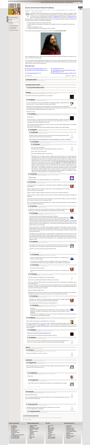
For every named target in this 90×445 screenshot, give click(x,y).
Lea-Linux (49, 435)
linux (30, 435)
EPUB (75, 75)
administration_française (34, 431)
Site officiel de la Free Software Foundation (35, 70)
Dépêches (43, 2)
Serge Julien (32, 100)
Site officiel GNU (56, 68)
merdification (32, 426)
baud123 (70, 10)
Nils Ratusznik (31, 93)
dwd (29, 348)
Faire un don (68, 426)
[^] (26, 87)
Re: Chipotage (31, 99)
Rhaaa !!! (28, 347)
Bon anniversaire (29, 391)
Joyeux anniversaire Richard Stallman (39, 8)
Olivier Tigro (32, 405)
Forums (56, 2)
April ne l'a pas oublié (68, 13)
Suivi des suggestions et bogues (71, 431)
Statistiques (68, 434)
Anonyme (30, 80)
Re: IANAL (13, 433)
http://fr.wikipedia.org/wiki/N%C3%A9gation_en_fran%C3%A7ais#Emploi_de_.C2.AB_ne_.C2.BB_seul (50, 139)
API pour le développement (70, 435)
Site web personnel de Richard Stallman (35, 68)
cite (48, 324)
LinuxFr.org (14, 8)
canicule (31, 430)
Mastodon (42, 10)
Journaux (48, 2)
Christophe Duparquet (32, 392)
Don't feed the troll (14, 426)
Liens (52, 2)
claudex (63, 10)
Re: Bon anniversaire (33, 404)
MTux (31, 88)
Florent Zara (31, 10)
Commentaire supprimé (31, 79)
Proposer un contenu (14, 17)
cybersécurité (32, 432)
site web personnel (36, 10)
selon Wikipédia (41, 324)
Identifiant (10, 19)
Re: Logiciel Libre (32, 362)
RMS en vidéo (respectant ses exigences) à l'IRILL (62, 73)
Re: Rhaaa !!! (31, 350)
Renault (34, 214)
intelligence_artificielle (33, 425)
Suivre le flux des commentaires (31, 415)
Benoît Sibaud (58, 10)
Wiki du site (68, 432)
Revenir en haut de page (27, 419)
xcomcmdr (33, 130)
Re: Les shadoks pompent (15, 432)
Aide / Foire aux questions (70, 430)
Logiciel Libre (29, 359)
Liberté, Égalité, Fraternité (32, 73)
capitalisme (31, 433)
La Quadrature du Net (51, 434)
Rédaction (61, 2)
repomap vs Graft (14, 431)
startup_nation (32, 434)
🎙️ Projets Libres (68, 2)
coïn (32, 207)
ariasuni (34, 242)
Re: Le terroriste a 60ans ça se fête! (36, 87)
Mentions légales (69, 425)
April (49, 426)
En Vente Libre (50, 432)
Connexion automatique (13, 25)
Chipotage (28, 92)
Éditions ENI (50, 431)
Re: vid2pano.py (14, 425)
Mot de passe (11, 22)
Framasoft (49, 433)
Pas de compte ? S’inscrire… (14, 30)
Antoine (32, 338)
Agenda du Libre (50, 425)
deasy (30, 85)
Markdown (70, 75)
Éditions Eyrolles (50, 430)
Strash (34, 133)
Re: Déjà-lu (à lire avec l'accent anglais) (17, 434)
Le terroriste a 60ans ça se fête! (33, 84)
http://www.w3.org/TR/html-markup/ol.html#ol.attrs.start (39, 333)
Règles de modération (69, 433)
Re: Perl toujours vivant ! (15, 430)
